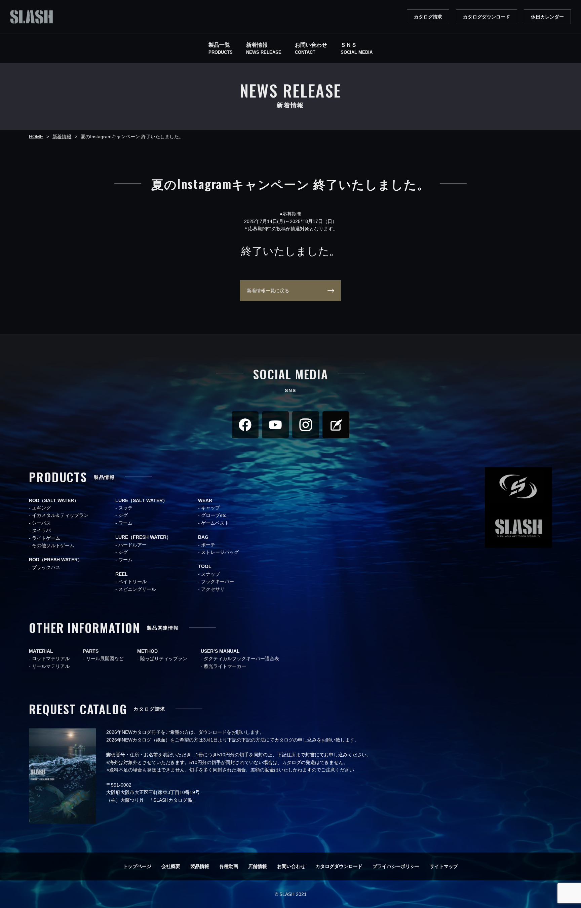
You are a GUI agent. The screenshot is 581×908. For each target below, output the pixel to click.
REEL (121, 574)
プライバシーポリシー (396, 866)
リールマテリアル (51, 666)
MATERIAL (41, 651)
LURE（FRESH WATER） (143, 537)
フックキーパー (217, 581)
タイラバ (41, 530)
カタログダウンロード (486, 17)
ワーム (125, 523)
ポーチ (208, 544)
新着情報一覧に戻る (268, 290)
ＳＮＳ (357, 48)
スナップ (210, 574)
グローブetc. (214, 515)
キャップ (210, 507)
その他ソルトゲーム (53, 545)
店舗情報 (257, 866)
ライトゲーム (46, 538)
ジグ (123, 515)
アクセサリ (213, 589)
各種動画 (228, 866)
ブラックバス (46, 567)
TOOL (204, 566)
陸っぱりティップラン (163, 658)
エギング (41, 507)
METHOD (147, 651)
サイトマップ (444, 866)
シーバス (41, 523)
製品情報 (199, 866)
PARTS (91, 651)
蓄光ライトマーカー (225, 666)
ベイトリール (132, 581)
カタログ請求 (428, 17)
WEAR (205, 500)
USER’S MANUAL (220, 651)
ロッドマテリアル (51, 658)
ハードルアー (132, 544)
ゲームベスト (215, 523)
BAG (203, 537)
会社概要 (170, 866)
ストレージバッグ (220, 552)
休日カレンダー (547, 17)
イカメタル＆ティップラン (60, 515)
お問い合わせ (291, 866)
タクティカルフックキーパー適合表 (241, 658)
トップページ (137, 866)
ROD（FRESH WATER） (55, 559)
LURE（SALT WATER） (141, 500)
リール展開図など (105, 658)
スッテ (125, 507)
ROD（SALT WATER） (54, 500)
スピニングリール (137, 589)
